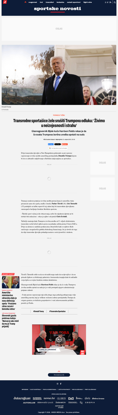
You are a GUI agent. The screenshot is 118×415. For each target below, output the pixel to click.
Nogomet (33, 2)
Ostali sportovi (73, 2)
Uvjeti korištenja (35, 389)
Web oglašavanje (77, 389)
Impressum (25, 389)
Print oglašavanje (90, 389)
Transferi (50, 2)
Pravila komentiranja (49, 389)
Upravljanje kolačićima (59, 394)
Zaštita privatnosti (64, 389)
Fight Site (87, 2)
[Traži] (114, 2)
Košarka (60, 2)
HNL (41, 2)
